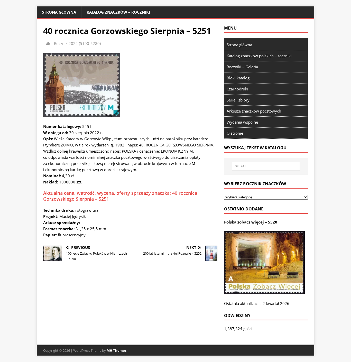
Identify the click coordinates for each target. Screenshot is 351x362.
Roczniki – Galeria (242, 66)
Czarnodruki (237, 88)
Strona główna (59, 12)
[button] (81, 85)
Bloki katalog (238, 77)
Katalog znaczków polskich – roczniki (259, 55)
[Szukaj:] (266, 166)
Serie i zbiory (238, 100)
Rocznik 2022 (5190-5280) (77, 43)
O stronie (235, 133)
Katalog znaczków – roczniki (118, 12)
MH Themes (116, 350)
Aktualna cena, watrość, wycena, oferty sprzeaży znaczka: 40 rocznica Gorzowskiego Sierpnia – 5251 (120, 196)
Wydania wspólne (242, 122)
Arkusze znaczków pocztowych (254, 111)
